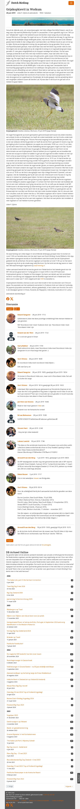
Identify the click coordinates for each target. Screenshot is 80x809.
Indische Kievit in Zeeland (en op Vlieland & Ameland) (26, 679)
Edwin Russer (23, 474)
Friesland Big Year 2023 (15, 705)
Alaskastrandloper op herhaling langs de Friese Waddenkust (29, 673)
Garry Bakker (23, 346)
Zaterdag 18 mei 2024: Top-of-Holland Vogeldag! (24, 692)
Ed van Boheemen (24, 415)
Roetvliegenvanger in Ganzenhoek (19, 660)
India (39, 406)
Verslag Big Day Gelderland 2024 (19, 631)
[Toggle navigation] (71, 3)
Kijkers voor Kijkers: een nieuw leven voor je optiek (25, 616)
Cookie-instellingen (58, 800)
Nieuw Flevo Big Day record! (17, 686)
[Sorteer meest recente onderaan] (15, 308)
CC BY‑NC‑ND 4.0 (48, 795)
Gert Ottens (22, 359)
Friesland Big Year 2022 (15, 779)
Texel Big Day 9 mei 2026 (16, 586)
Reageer (9, 309)
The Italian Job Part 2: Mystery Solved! (20, 741)
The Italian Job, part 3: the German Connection (24, 580)
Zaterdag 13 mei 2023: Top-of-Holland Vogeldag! (24, 766)
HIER (42, 279)
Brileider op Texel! (13, 637)
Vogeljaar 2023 (12, 715)
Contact (23, 800)
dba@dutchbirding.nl (12, 800)
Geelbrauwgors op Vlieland (17, 722)
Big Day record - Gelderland (17, 747)
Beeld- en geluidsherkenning (17, 728)
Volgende (68, 786)
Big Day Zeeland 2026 (15, 593)
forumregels (46, 545)
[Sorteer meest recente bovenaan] (18, 308)
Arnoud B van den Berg (26, 458)
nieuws (36, 478)
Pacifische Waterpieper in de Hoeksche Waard (23, 772)
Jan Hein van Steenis (25, 402)
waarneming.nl (39, 266)
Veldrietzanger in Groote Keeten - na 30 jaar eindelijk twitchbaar (30, 667)
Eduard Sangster (24, 315)
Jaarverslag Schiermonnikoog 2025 (19, 599)
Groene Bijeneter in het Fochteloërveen (21, 734)
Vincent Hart (23, 428)
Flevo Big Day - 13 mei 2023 (17, 753)
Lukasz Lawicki (23, 441)
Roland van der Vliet (25, 333)
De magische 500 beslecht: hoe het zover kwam (24, 654)
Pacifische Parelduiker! (15, 644)
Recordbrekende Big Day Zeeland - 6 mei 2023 (23, 760)
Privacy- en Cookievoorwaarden (39, 800)
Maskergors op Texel (15, 609)
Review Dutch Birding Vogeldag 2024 (20, 698)
